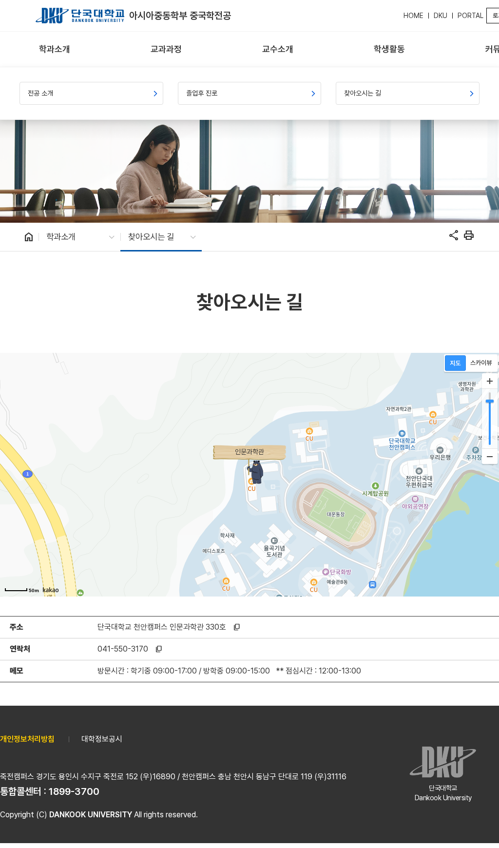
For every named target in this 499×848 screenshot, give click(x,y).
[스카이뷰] (481, 363)
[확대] (490, 381)
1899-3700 (74, 791)
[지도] (455, 363)
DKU (440, 15)
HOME (413, 15)
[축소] (490, 456)
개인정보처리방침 (27, 739)
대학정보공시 (101, 739)
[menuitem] (55, 49)
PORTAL (470, 15)
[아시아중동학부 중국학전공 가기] (80, 15)
